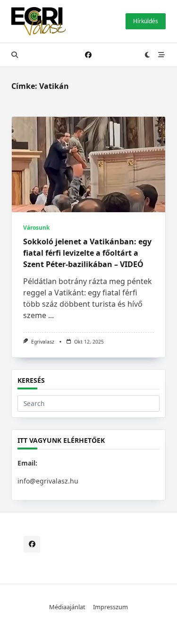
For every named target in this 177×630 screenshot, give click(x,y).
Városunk (36, 228)
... (51, 315)
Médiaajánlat (67, 606)
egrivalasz (42, 341)
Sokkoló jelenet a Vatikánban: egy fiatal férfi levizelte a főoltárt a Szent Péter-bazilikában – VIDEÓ (87, 252)
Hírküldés (145, 21)
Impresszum (110, 606)
